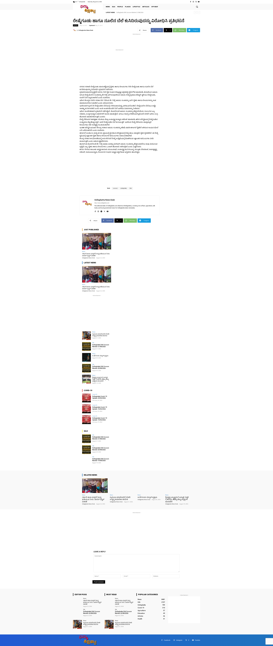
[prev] (195, 12)
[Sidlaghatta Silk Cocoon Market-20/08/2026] (86, 368)
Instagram (179, 640)
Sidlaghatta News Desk (85, 30)
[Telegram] (101, 211)
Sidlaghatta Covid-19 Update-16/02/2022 (99, 408)
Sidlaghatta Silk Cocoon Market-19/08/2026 (100, 459)
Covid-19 (94, 394)
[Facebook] (190, 1)
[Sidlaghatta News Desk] (75, 30)
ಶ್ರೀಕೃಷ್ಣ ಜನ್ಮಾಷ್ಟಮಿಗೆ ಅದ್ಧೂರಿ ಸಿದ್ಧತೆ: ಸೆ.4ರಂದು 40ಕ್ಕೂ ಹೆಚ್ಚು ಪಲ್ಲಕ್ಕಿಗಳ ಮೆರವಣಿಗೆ (100, 379)
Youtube (197, 640)
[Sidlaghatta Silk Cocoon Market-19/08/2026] (86, 460)
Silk (131, 188)
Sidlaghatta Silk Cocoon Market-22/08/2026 (91, 612)
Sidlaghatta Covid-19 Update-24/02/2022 (99, 397)
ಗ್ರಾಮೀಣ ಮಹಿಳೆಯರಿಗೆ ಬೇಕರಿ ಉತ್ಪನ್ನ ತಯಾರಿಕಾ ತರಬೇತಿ (100, 335)
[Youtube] (198, 1)
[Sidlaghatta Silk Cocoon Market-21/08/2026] (86, 346)
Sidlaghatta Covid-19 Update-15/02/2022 (99, 419)
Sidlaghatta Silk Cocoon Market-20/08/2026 (100, 367)
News (75, 25)
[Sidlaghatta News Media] (88, 9)
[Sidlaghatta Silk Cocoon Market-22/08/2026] (77, 613)
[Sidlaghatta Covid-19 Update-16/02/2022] (86, 409)
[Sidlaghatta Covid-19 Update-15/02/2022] (86, 419)
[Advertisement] (112, 40)
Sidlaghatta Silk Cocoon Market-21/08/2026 (100, 345)
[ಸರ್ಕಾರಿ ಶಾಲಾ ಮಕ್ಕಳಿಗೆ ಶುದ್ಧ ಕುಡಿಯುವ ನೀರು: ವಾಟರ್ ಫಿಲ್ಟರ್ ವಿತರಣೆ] (96, 241)
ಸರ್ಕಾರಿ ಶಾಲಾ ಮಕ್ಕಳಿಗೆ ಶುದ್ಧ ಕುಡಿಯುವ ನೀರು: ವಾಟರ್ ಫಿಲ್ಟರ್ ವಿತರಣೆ (96, 255)
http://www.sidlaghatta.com (101, 203)
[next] (198, 12)
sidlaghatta (124, 188)
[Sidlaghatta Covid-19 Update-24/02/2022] (86, 398)
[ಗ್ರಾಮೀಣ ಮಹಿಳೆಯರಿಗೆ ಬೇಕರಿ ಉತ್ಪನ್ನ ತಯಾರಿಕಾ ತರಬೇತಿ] (86, 335)
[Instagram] (193, 1)
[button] (197, 7)
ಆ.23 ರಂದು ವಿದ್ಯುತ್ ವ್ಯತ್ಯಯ (123, 12)
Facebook (167, 640)
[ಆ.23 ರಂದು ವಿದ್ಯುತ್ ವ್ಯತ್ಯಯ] (86, 357)
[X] (196, 1)
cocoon (115, 188)
